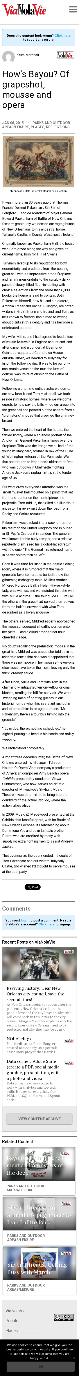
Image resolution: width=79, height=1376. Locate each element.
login (25, 920)
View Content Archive (39, 1119)
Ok (40, 1366)
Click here (63, 36)
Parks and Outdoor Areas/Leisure (25, 1188)
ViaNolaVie (15, 1310)
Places (37, 127)
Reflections (58, 127)
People (11, 1320)
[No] (73, 1358)
